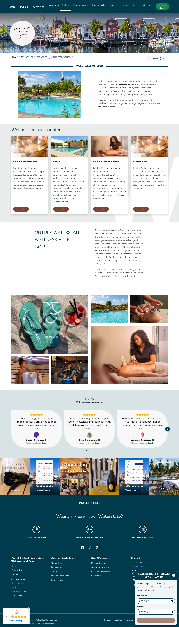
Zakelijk (112, 4)
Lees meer (21, 209)
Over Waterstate (100, 558)
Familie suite (57, 580)
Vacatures (96, 575)
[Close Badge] (28, 608)
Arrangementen (80, 4)
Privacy (107, 619)
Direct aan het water (36, 537)
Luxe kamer (56, 567)
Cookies (118, 619)
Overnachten (53, 4)
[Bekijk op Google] (36, 435)
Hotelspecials (98, 4)
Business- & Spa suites (143, 537)
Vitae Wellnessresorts (101, 571)
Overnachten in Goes (63, 558)
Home (14, 57)
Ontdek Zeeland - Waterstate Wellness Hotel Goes (27, 559)
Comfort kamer (58, 563)
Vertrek (140, 606)
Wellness (66, 4)
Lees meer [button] (36, 428)
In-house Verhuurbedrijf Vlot (89, 537)
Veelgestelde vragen (100, 567)
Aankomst (142, 595)
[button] (43, 6)
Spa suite (55, 571)
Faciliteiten (146, 4)
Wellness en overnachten (34, 57)
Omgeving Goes (129, 4)
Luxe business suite (60, 575)
